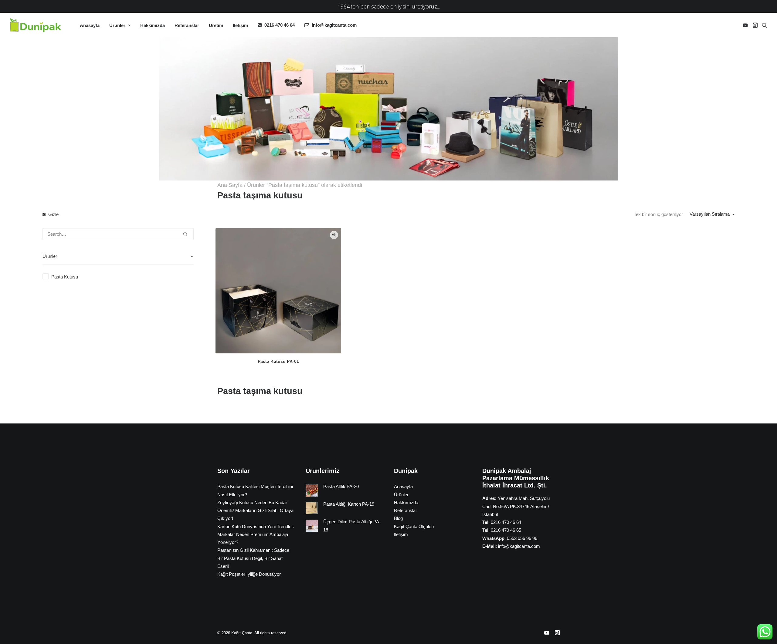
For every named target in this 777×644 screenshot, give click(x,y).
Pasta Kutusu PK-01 (278, 361)
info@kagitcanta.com (334, 25)
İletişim (240, 25)
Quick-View (334, 235)
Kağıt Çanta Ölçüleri (414, 526)
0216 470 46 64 (279, 25)
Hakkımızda (152, 25)
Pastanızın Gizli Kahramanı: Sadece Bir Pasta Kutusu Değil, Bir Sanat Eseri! (253, 558)
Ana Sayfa (230, 185)
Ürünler (117, 25)
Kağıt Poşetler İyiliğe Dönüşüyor (249, 574)
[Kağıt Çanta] (37, 25)
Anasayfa (90, 25)
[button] (746, 25)
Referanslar (187, 25)
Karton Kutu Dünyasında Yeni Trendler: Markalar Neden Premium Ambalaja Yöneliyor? (255, 534)
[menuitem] (90, 25)
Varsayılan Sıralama (710, 214)
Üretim (216, 25)
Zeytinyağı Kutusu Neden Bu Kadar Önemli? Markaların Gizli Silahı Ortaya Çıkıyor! (255, 510)
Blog (398, 518)
